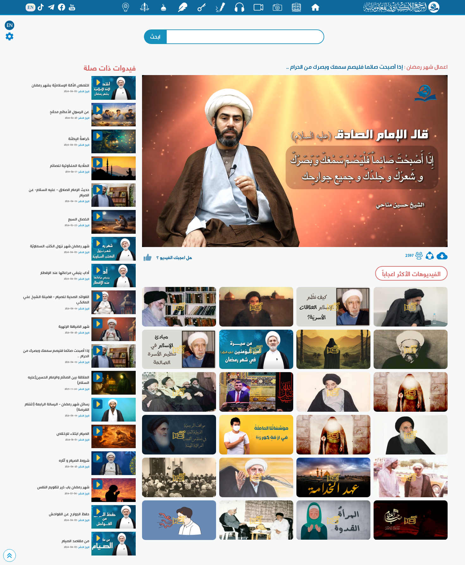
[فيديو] (258, 7)
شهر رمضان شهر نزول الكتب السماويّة (59, 246)
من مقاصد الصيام (75, 540)
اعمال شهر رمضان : (425, 66)
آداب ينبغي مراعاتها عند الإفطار (64, 272)
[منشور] (144, 7)
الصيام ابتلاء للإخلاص (73, 433)
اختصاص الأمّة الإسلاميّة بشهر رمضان (60, 85)
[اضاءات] (125, 7)
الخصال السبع (78, 219)
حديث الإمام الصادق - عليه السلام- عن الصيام (59, 192)
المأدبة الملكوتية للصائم (69, 165)
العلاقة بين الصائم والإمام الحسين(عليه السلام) (58, 380)
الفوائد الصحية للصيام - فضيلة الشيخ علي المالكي (56, 299)
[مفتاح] (201, 7)
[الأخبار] (296, 7)
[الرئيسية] (315, 7)
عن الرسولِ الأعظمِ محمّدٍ (69, 111)
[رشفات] (182, 7)
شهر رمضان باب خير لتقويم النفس (63, 487)
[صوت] (239, 7)
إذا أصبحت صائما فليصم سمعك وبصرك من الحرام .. (56, 353)
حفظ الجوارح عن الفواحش (69, 514)
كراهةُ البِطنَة (78, 138)
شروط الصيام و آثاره (74, 460)
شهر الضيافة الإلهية (74, 326)
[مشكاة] (163, 7)
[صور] (277, 7)
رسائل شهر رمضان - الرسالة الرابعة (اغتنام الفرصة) (57, 407)
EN (10, 25)
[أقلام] (220, 7)
